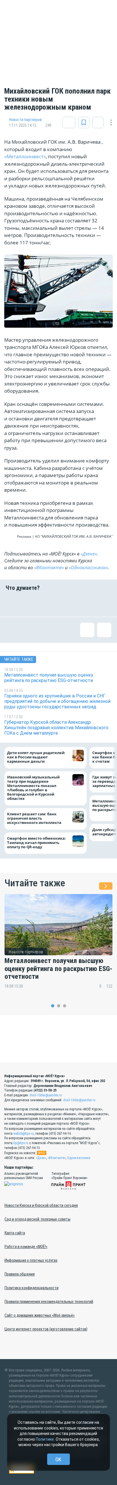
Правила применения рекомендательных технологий (49, 1301)
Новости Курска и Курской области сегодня (41, 1205)
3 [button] (64, 1005)
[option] (58, 945)
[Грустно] (86, 604)
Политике (45, 1439)
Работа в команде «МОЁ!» (26, 1246)
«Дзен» (41, 1158)
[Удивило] (67, 604)
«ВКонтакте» (49, 567)
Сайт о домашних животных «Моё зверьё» (40, 1315)
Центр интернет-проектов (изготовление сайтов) (46, 1329)
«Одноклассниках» (88, 567)
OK (58, 1459)
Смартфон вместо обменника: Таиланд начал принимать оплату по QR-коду (36, 842)
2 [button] (58, 1005)
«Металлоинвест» (25, 156)
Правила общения (20, 1274)
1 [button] (52, 1005)
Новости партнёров (25, 119)
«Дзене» (89, 554)
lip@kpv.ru (20, 1143)
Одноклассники (78, 1158)
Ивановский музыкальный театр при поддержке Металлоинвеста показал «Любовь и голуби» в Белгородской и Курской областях (33, 788)
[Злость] (104, 604)
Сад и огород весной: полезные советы (37, 1219)
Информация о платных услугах (31, 1260)
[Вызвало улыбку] (31, 604)
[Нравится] (13, 604)
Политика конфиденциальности (31, 1288)
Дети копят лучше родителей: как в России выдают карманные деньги (36, 757)
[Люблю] (49, 604)
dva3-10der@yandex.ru (46, 1095)
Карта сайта (15, 1233)
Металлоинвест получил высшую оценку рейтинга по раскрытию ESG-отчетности (58, 969)
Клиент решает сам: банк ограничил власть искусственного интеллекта (34, 818)
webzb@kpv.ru (23, 1134)
